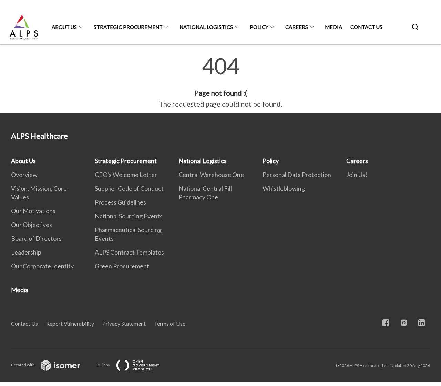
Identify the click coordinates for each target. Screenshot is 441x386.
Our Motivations (33, 211)
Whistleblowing (284, 188)
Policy (259, 27)
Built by (103, 364)
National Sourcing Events (129, 216)
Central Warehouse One (211, 174)
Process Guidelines (120, 202)
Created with (23, 364)
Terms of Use (169, 323)
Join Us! (356, 174)
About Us (64, 27)
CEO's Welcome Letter (126, 174)
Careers (296, 27)
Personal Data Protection (297, 174)
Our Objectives (31, 224)
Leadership (26, 252)
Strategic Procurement (128, 27)
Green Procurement (122, 266)
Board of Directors (36, 238)
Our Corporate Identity (42, 266)
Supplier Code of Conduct (129, 188)
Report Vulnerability (70, 323)
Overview (24, 174)
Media (333, 27)
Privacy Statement (124, 323)
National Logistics (206, 27)
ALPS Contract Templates (129, 252)
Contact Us (366, 27)
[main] (220, 82)
